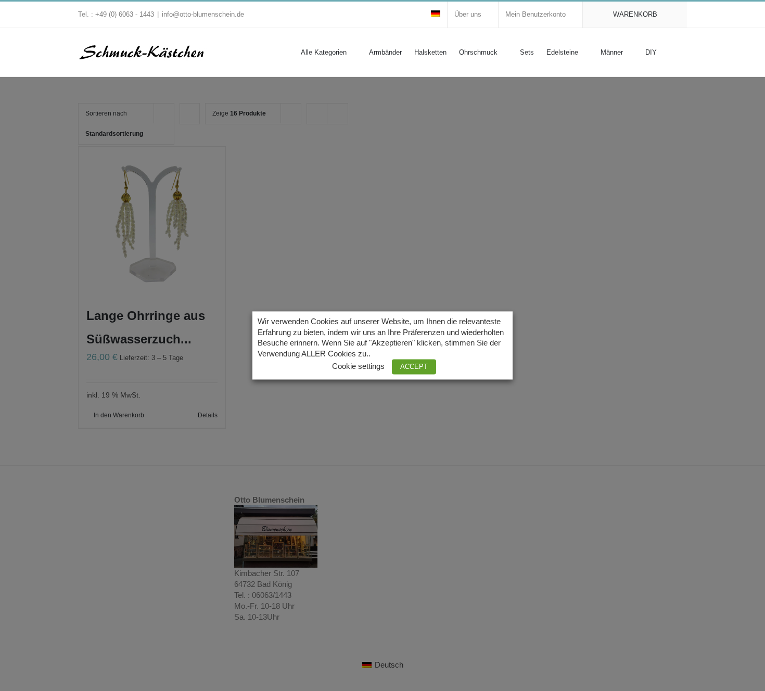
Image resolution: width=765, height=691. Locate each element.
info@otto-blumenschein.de (203, 14)
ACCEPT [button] (414, 367)
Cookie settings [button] (358, 367)
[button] (671, 51)
